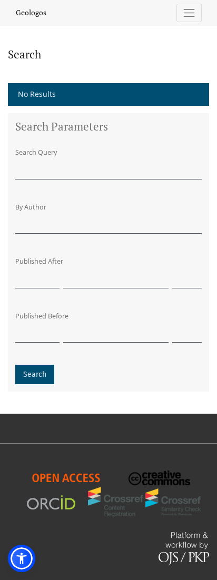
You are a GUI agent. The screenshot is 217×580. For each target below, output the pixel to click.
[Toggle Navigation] (189, 13)
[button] (22, 558)
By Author (30, 207)
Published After (39, 261)
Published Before (41, 316)
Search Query (36, 152)
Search (34, 374)
